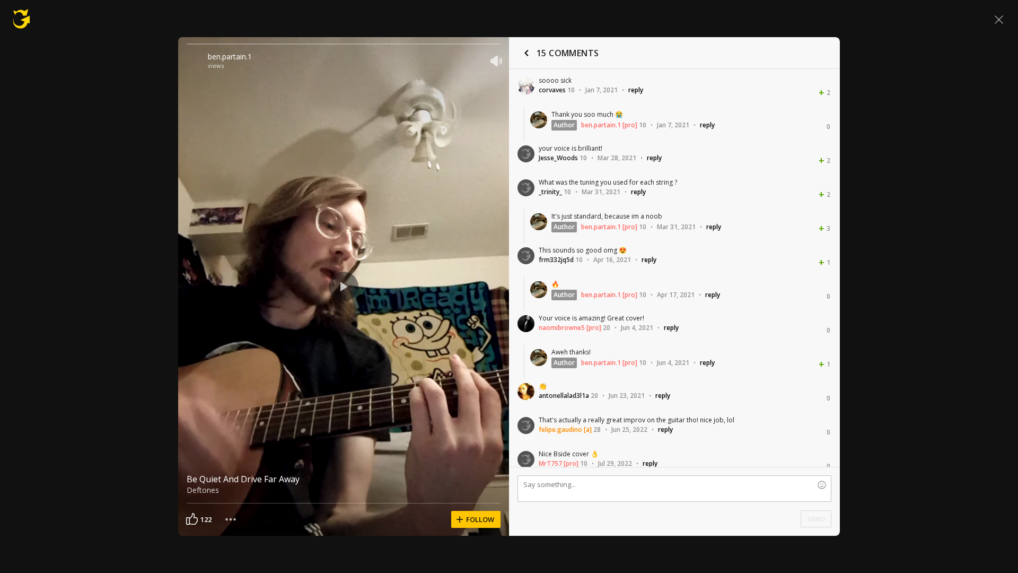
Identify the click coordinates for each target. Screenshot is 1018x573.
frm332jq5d (556, 259)
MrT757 (550, 463)
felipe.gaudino (560, 429)
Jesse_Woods (558, 157)
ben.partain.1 (230, 56)
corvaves (552, 89)
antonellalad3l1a (564, 395)
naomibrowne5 (562, 327)
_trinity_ (550, 191)
